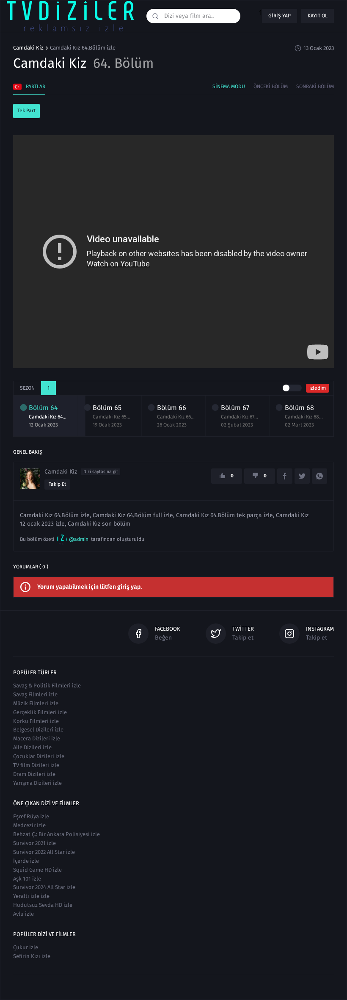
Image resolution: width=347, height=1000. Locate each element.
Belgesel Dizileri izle (38, 729)
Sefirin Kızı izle (31, 956)
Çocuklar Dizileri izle (38, 756)
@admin (78, 539)
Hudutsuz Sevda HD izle (42, 905)
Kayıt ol (318, 16)
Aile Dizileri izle (32, 747)
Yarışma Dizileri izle (37, 783)
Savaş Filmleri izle (35, 694)
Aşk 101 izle (27, 878)
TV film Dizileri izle (36, 765)
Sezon (27, 388)
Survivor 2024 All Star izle (44, 887)
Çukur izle (25, 947)
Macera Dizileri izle (36, 738)
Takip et (57, 484)
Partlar (35, 86)
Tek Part (26, 111)
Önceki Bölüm (270, 86)
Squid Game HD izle (37, 870)
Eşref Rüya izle (31, 816)
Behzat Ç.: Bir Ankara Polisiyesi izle (56, 834)
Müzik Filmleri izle (35, 703)
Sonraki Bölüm (315, 86)
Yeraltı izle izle (31, 896)
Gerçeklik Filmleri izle (40, 712)
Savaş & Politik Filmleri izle (47, 685)
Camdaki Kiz (28, 48)
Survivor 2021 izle (34, 843)
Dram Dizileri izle (34, 774)
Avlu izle (23, 914)
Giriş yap (279, 16)
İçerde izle (26, 861)
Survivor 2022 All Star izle (44, 852)
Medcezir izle (29, 825)
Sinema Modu (228, 86)
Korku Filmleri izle (36, 721)
